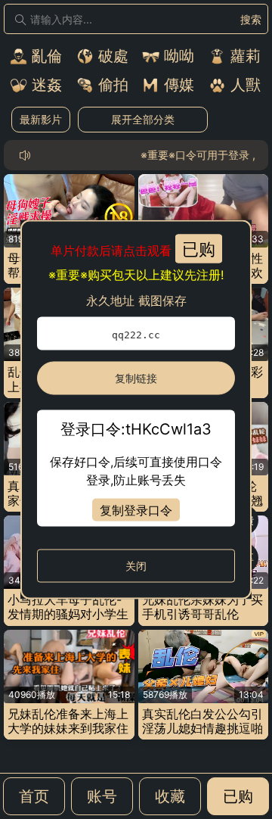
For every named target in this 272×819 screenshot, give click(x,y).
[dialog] (136, 409)
